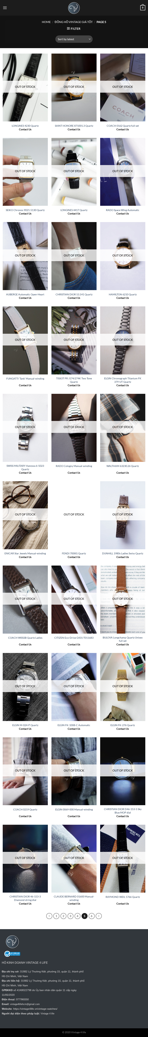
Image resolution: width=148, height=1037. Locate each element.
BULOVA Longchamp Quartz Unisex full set (123, 639)
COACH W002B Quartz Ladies (25, 637)
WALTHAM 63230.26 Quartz (122, 465)
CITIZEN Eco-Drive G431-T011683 (73, 637)
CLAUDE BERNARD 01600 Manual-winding (74, 898)
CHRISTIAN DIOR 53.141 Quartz (74, 294)
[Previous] (49, 916)
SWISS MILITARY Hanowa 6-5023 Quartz (25, 467)
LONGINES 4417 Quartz (73, 210)
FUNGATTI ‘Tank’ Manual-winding (25, 378)
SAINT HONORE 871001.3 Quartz (74, 125)
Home (46, 22)
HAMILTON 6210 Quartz (123, 294)
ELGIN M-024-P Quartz (25, 725)
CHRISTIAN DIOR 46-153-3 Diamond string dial (25, 898)
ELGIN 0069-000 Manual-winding (74, 809)
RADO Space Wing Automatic (122, 210)
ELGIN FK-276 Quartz (122, 725)
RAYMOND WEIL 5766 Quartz (123, 896)
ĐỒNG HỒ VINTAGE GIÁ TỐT (74, 22)
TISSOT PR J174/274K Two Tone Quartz (74, 380)
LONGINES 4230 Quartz (25, 125)
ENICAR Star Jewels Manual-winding (25, 553)
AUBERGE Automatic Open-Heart (25, 294)
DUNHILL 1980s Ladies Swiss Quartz (122, 553)
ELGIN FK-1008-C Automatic (74, 725)
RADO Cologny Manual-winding (74, 465)
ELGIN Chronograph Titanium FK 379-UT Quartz (122, 380)
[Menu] (5, 7)
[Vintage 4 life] (74, 8)
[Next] (99, 916)
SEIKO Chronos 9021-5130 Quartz (25, 210)
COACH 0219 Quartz (25, 809)
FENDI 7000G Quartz (74, 553)
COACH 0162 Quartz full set (123, 125)
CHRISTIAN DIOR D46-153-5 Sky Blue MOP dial (123, 811)
